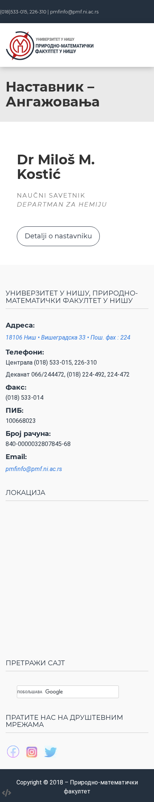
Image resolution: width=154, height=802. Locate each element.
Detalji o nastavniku (58, 236)
